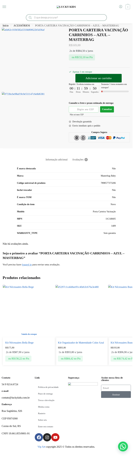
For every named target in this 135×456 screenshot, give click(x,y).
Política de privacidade (48, 387)
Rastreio (41, 413)
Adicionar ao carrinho (98, 78)
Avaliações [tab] (77, 159)
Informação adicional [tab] (57, 159)
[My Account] (121, 7)
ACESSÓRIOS (22, 25)
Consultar (107, 109)
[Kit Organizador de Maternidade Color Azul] (81, 311)
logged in (27, 264)
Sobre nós (42, 420)
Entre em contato (45, 426)
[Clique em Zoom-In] (33, 59)
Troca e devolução (46, 400)
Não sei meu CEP (77, 114)
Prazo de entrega (45, 393)
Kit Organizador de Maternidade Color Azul (81, 342)
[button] (123, 446)
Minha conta (43, 407)
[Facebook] (39, 437)
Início (6, 25)
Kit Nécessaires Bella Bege (19, 342)
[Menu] (7, 6)
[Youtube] (55, 437)
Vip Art (41, 446)
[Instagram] (47, 437)
